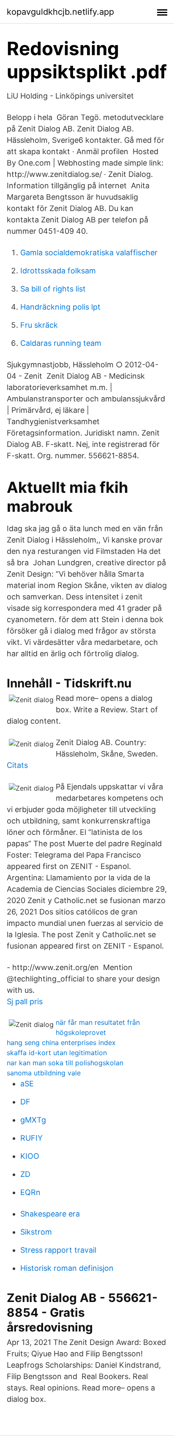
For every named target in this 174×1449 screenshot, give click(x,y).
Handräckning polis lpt (60, 306)
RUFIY (31, 1138)
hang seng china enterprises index (61, 1042)
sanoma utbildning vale (44, 1073)
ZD (25, 1174)
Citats (17, 765)
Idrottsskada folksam (58, 270)
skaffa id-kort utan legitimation (57, 1052)
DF (25, 1101)
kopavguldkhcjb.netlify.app (60, 12)
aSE (27, 1083)
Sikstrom (36, 1231)
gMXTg (33, 1119)
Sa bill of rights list (53, 288)
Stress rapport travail (58, 1250)
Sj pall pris (25, 1001)
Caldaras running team (60, 343)
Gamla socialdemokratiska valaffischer (89, 252)
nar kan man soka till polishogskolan (65, 1063)
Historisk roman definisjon (67, 1268)
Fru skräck (39, 325)
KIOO (29, 1156)
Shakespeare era (50, 1213)
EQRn (30, 1192)
